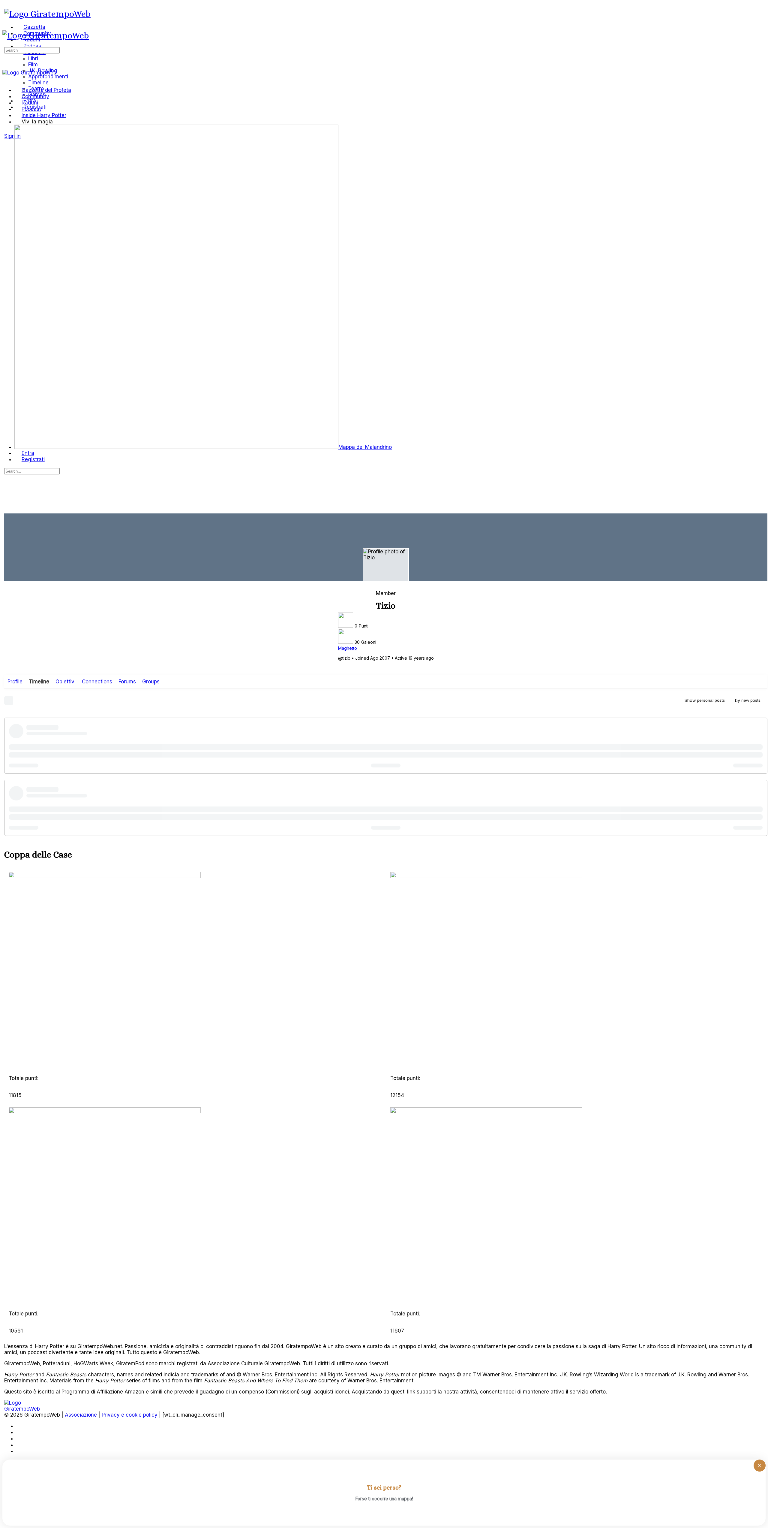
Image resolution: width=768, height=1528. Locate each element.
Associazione (81, 1415)
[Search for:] (32, 50)
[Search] (7, 130)
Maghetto (347, 648)
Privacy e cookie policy (130, 1415)
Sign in (12, 136)
